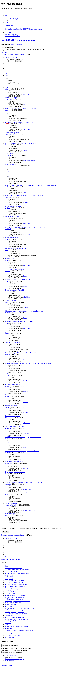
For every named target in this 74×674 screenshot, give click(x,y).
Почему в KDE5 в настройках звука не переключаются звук (24, 195)
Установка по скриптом (12, 416)
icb (5, 344)
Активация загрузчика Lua (13, 133)
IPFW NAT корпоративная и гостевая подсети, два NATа (23, 482)
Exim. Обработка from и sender (15, 426)
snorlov (25, 391)
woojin (7, 438)
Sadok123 (26, 105)
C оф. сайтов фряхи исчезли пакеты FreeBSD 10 (20, 143)
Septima (7, 208)
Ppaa (6, 323)
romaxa (7, 292)
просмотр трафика (11, 503)
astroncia (26, 150)
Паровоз (7, 386)
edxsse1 (7, 302)
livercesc (7, 271)
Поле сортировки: (24, 528)
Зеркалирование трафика (13, 384)
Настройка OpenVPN (12, 514)
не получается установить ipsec (15, 269)
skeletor (25, 468)
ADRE (7, 124)
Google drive (9, 153)
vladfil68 (7, 452)
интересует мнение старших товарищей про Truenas (22, 451)
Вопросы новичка (10, 164)
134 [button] (6, 73)
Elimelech (8, 134)
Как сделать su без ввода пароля (15, 248)
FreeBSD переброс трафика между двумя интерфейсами (23, 437)
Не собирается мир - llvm (13, 206)
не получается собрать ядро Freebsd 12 (17, 279)
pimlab (7, 260)
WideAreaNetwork (29, 160)
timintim (7, 313)
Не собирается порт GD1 (13, 237)
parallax (7, 334)
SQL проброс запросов (12, 216)
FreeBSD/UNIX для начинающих (18, 40)
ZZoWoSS (8, 229)
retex (6, 365)
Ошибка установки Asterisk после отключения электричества (25, 227)
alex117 (7, 494)
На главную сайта (7, 665)
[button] (11, 57)
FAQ (6, 87)
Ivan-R (7, 375)
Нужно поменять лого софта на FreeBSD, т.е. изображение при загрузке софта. (30, 185)
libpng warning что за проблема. (15, 472)
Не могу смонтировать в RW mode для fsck (19, 321)
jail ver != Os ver (10, 258)
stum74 (7, 110)
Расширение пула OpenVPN (14, 461)
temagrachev (8, 463)
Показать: (5, 528)
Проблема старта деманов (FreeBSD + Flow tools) (21, 108)
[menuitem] (13, 19)
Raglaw (7, 407)
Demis (25, 276)
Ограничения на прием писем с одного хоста (19, 122)
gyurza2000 (8, 155)
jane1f (6, 187)
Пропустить (5, 12)
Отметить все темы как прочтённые (12, 54)
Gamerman (8, 428)
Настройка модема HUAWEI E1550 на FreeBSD (20, 353)
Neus (24, 192)
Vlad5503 (8, 99)
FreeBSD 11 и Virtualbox (12, 342)
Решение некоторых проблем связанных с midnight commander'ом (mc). (28, 363)
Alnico (7, 239)
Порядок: (47, 528)
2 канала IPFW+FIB (11, 300)
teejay (6, 515)
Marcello (7, 354)
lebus (6, 250)
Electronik (26, 94)
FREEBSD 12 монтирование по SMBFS (18, 493)
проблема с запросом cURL (14, 374)
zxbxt (6, 473)
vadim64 (13, 44)
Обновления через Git (12, 405)
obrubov (7, 417)
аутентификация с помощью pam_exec (17, 332)
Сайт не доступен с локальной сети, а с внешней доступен (24, 311)
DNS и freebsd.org (10, 395)
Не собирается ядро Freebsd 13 (15, 290)
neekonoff (8, 484)
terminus (19, 44)
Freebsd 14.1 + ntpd (11, 98)
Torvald (7, 145)
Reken (25, 318)
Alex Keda (26, 129)
